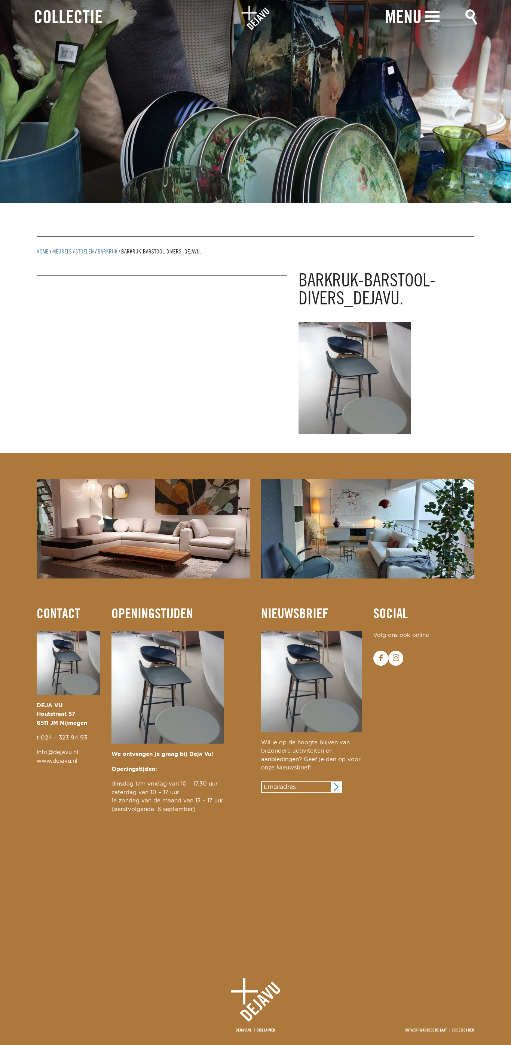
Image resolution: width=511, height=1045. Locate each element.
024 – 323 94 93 (64, 738)
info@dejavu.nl (57, 752)
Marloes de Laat (433, 1030)
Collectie (68, 18)
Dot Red (467, 1030)
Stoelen (85, 252)
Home (43, 252)
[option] (255, 101)
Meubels (62, 252)
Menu (403, 18)
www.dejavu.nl (57, 761)
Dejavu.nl (243, 1030)
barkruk (107, 252)
